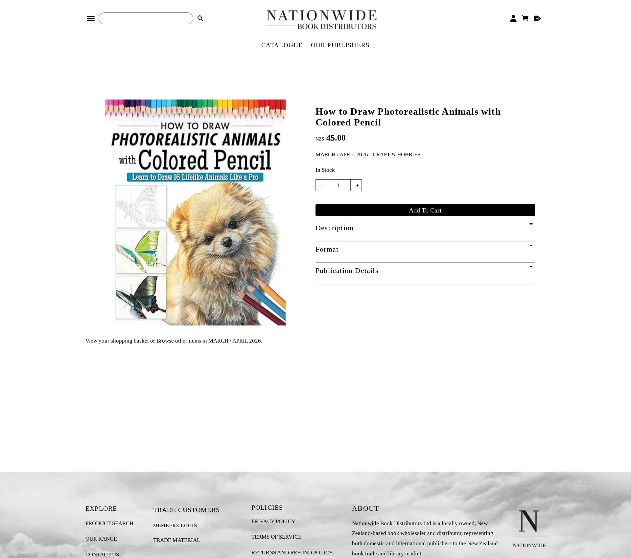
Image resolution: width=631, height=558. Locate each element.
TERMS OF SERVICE (276, 537)
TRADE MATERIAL (176, 540)
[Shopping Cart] (525, 18)
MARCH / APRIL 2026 (342, 154)
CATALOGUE (282, 45)
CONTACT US (102, 554)
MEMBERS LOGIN (175, 525)
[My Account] (513, 18)
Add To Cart (425, 210)
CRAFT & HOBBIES (396, 154)
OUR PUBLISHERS (340, 45)
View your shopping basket (117, 341)
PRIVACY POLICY (273, 521)
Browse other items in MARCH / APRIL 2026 (208, 341)
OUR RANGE (101, 539)
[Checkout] (537, 18)
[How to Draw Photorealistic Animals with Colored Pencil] (195, 324)
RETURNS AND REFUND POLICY (292, 552)
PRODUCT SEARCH (109, 523)
